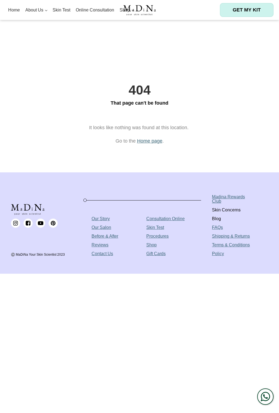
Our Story (101, 218)
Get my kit (247, 10)
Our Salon (101, 227)
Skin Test (61, 10)
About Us (34, 10)
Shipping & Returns (231, 236)
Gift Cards (156, 253)
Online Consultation (95, 10)
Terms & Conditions (231, 245)
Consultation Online (165, 218)
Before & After (105, 236)
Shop (151, 245)
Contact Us (102, 253)
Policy (218, 253)
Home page (149, 141)
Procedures (157, 236)
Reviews (100, 245)
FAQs (217, 227)
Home (14, 10)
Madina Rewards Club (228, 198)
